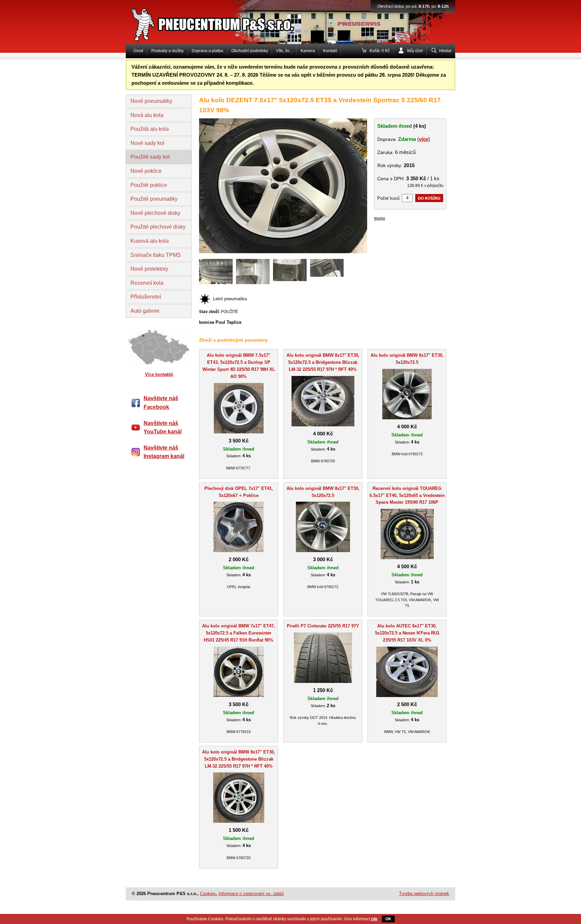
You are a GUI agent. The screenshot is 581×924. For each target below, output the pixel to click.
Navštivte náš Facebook (161, 402)
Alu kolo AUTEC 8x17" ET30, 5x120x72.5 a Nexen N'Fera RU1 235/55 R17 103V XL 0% (407, 633)
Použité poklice (148, 185)
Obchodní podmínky (249, 50)
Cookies (208, 893)
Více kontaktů (159, 374)
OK (388, 919)
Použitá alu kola (149, 129)
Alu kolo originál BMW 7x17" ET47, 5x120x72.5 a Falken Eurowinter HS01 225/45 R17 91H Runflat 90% (238, 633)
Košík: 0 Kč (380, 50)
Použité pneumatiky (154, 199)
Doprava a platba (207, 50)
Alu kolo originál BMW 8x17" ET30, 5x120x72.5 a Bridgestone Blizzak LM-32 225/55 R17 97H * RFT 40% (322, 362)
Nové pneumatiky (151, 101)
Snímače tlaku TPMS (155, 255)
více (423, 139)
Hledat (445, 50)
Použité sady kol (150, 157)
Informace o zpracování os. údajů (251, 893)
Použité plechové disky (158, 227)
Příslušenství (145, 297)
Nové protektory (149, 269)
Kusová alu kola (149, 241)
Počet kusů (388, 198)
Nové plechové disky (155, 213)
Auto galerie (144, 311)
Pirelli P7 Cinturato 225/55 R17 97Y (323, 625)
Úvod (138, 50)
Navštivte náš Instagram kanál (164, 452)
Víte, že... (284, 50)
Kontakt (330, 50)
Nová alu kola (146, 115)
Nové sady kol (147, 143)
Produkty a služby (167, 50)
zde (374, 919)
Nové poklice (146, 171)
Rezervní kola (146, 283)
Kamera (308, 50)
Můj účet (415, 50)
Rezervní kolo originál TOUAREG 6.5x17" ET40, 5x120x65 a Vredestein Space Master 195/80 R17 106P (407, 495)
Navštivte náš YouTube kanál (163, 427)
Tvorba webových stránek (424, 893)
